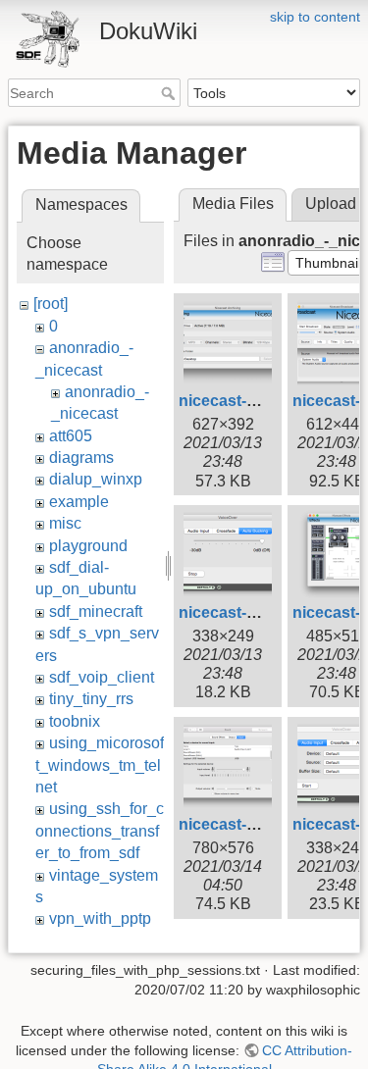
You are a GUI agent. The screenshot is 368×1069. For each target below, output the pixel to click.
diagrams (81, 457)
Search (170, 93)
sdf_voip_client (101, 677)
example (79, 501)
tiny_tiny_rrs (91, 698)
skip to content (315, 17)
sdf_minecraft (95, 611)
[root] (50, 303)
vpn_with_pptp (100, 918)
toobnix (74, 721)
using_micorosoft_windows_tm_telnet (99, 765)
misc (65, 523)
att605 (70, 436)
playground (88, 545)
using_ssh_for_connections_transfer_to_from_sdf (99, 830)
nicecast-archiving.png (264, 400)
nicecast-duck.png (248, 612)
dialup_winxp (95, 479)
